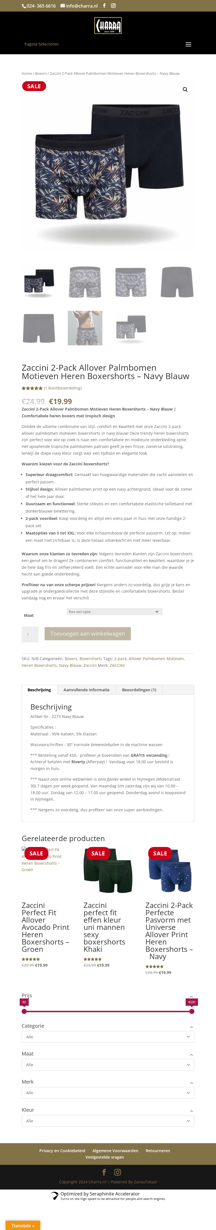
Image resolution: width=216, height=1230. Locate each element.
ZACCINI (117, 665)
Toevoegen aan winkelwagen (87, 633)
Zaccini (90, 665)
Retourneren (158, 1150)
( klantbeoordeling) (63, 388)
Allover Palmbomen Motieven (156, 658)
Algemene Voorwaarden (115, 1150)
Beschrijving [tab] (39, 689)
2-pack (120, 658)
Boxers (41, 73)
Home (27, 73)
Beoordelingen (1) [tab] (139, 689)
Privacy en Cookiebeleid (62, 1150)
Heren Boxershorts (39, 665)
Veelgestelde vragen (105, 1157)
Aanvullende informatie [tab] (86, 689)
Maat (29, 615)
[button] (185, 90)
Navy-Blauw (70, 665)
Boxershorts (91, 658)
